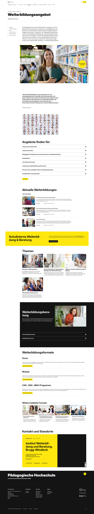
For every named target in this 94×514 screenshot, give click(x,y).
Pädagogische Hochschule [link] (12, 11)
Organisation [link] (38, 491)
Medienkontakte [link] (39, 497)
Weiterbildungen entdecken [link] (27, 379)
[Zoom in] (85, 464)
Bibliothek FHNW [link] (39, 494)
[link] (11, 2)
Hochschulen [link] (38, 492)
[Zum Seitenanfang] (85, 474)
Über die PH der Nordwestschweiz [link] (14, 491)
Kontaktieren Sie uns (28, 338)
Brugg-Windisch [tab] (29, 438)
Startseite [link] (20, 4)
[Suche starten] (85, 2)
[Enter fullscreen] (85, 462)
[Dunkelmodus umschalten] (83, 2)
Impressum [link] (30, 508)
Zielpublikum (11, 27)
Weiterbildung (29, 4)
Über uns (53, 4)
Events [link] (9, 497)
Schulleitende (26, 158)
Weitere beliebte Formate (34, 403)
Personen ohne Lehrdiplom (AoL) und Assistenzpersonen (37, 170)
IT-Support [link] (49, 491)
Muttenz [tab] (38, 438)
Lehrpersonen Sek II (27, 150)
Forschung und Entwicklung (43, 4)
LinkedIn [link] (27, 491)
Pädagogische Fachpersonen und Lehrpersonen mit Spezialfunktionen (41, 154)
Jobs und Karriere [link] (39, 495)
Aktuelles (49, 4)
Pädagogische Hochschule (12, 4)
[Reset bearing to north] (85, 466)
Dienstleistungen (34, 4)
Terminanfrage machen (28, 334)
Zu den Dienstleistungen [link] (53, 241)
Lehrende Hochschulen (28, 162)
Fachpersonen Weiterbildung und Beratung (34, 166)
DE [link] (85, 508)
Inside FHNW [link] (49, 492)
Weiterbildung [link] (19, 11)
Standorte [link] (38, 493)
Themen (10, 30)
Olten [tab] (34, 438)
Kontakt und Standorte (12, 35)
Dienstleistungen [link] (11, 494)
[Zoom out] (85, 465)
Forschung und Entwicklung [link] (13, 495)
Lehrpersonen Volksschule (29, 146)
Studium (24, 4)
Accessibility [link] (36, 508)
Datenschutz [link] (25, 508)
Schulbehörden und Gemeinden (31, 173)
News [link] (9, 498)
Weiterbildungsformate (12, 33)
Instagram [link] (27, 492)
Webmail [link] (48, 493)
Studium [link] (9, 492)
